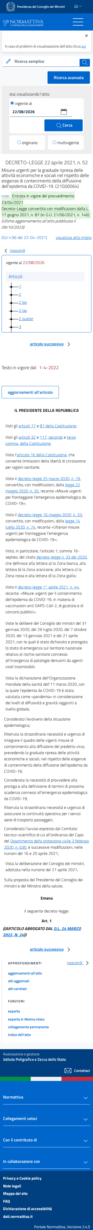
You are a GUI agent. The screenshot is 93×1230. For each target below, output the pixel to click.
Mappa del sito (15, 1193)
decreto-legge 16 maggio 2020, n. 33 (50, 515)
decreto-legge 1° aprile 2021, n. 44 (48, 587)
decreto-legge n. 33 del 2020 (61, 557)
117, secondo (51, 437)
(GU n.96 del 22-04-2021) (24, 237)
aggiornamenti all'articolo (30, 392)
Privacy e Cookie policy (22, 1178)
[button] (64, 111)
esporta (14, 1011)
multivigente (68, 143)
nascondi (17, 250)
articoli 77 (27, 426)
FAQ (6, 1201)
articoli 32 (27, 437)
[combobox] (46, 61)
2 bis (23, 302)
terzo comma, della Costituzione (40, 440)
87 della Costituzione (58, 426)
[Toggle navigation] (78, 22)
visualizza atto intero (73, 237)
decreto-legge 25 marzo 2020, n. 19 (49, 478)
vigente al (23, 103)
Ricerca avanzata (69, 77)
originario (29, 143)
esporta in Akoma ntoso (26, 1019)
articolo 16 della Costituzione (42, 455)
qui (83, 46)
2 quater (26, 318)
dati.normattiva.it (18, 1216)
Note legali (12, 1186)
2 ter (23, 310)
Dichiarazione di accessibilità (27, 1209)
